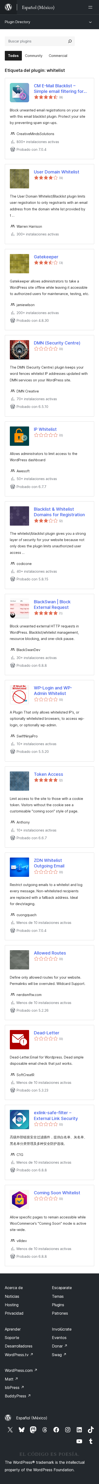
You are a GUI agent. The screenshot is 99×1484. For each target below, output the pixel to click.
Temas (58, 1296)
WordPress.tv (19, 1354)
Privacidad (14, 1313)
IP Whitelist (45, 429)
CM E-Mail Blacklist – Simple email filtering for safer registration (59, 88)
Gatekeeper (46, 256)
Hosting (12, 1304)
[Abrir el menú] (91, 7)
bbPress (14, 1387)
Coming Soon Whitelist (57, 1192)
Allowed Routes (50, 952)
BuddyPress (18, 1396)
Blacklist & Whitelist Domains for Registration (59, 512)
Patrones (60, 1313)
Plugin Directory (17, 22)
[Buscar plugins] (70, 41)
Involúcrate (62, 1329)
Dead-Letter (46, 1032)
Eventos (59, 1337)
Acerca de (14, 1287)
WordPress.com (21, 1370)
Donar (60, 1346)
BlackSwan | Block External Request (52, 604)
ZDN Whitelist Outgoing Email (49, 863)
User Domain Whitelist (56, 171)
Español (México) (31, 1417)
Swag (59, 1354)
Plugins (58, 1304)
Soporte (12, 1337)
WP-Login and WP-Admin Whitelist (53, 690)
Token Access (48, 774)
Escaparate (62, 1287)
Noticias (12, 1296)
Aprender (13, 1329)
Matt (11, 1379)
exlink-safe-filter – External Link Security (56, 1115)
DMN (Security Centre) (57, 342)
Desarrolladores (18, 1346)
